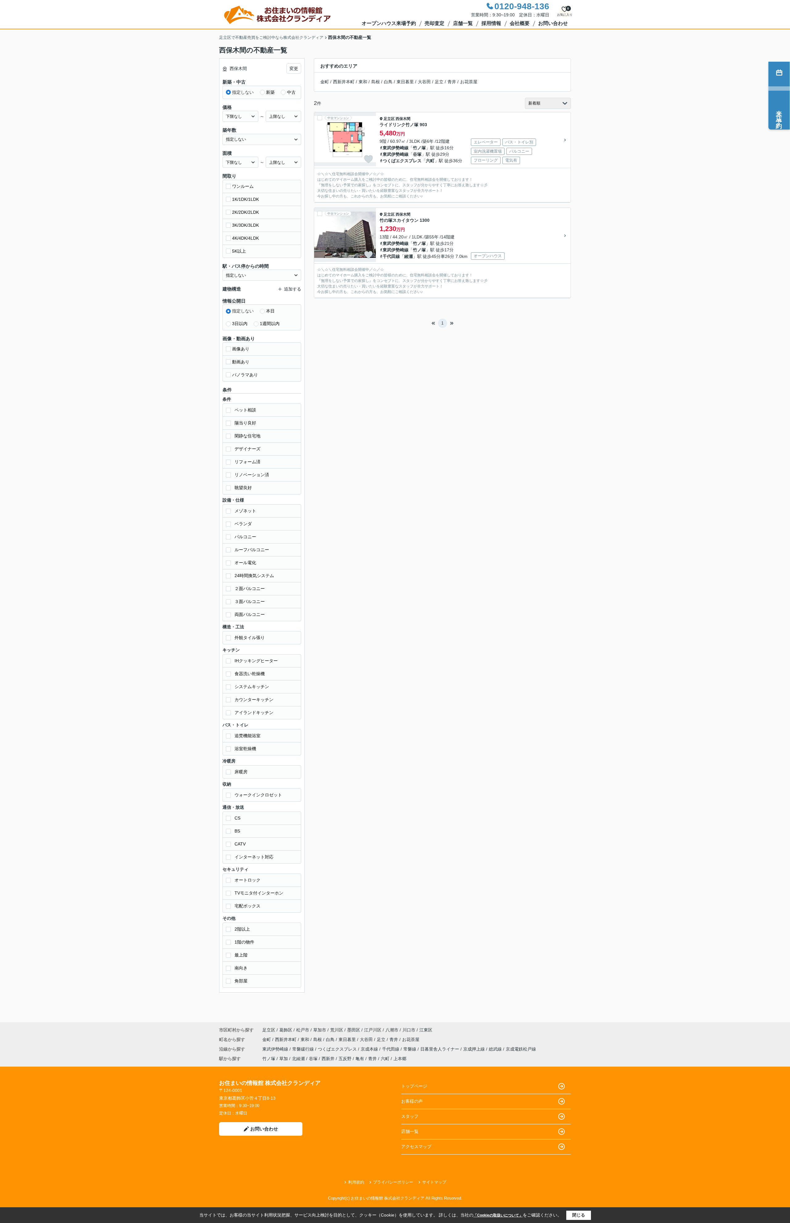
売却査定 (434, 23)
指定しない (243, 92)
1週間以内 (270, 323)
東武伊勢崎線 (396, 147)
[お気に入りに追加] (368, 159)
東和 (363, 81)
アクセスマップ (416, 1146)
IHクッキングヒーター (256, 660)
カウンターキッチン (254, 699)
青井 (451, 81)
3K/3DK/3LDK (245, 225)
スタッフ (409, 1116)
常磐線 (410, 1049)
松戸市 (302, 1029)
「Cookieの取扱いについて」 (498, 1215)
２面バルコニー (250, 588)
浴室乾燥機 (245, 748)
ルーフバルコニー (252, 549)
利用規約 (356, 1182)
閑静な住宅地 (247, 435)
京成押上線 (474, 1049)
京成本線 (370, 1049)
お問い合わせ (553, 23)
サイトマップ (434, 1182)
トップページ (414, 1086)
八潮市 (391, 1029)
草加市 (319, 1029)
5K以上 (239, 251)
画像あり (240, 348)
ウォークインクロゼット (258, 794)
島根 (375, 81)
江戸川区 (372, 1029)
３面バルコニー (250, 601)
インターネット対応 (254, 856)
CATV (240, 843)
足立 (439, 81)
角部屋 (241, 980)
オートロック (247, 880)
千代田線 (391, 256)
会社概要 (520, 23)
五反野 (345, 1058)
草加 (283, 1058)
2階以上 (242, 929)
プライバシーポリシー (393, 1182)
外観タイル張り (250, 637)
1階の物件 (244, 942)
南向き (241, 967)
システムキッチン (252, 686)
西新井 (328, 1058)
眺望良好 (243, 487)
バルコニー (245, 536)
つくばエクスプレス (402, 160)
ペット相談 (245, 409)
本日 (270, 310)
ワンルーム (243, 186)
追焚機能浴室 (247, 735)
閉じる (578, 1215)
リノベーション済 (252, 474)
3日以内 (239, 323)
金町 (324, 81)
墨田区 (353, 1029)
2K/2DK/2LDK (245, 212)
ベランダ (243, 523)
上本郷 (399, 1058)
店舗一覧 (463, 23)
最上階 (241, 954)
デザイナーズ (247, 448)
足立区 (389, 119)
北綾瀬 (298, 1058)
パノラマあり (245, 374)
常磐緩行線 (303, 1049)
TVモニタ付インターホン (259, 892)
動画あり (240, 361)
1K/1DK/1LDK (245, 199)
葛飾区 (285, 1029)
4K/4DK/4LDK (245, 238)
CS (237, 818)
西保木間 (403, 119)
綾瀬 (408, 256)
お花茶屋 (468, 81)
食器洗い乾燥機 (250, 673)
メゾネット (245, 510)
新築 (270, 92)
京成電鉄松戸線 (521, 1049)
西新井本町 (344, 81)
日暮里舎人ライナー (440, 1049)
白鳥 (388, 81)
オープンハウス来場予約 (389, 23)
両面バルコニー (250, 614)
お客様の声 (412, 1101)
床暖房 (241, 771)
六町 (430, 160)
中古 (291, 92)
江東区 (425, 1029)
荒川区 (336, 1029)
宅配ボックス (247, 905)
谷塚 (417, 154)
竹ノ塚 (419, 147)
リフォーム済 (247, 461)
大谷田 (424, 81)
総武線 (496, 1049)
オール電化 (245, 562)
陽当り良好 (245, 422)
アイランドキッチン (254, 712)
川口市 (408, 1029)
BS (237, 830)
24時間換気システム (254, 575)
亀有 (360, 1058)
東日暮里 (405, 81)
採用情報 (491, 23)
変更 (293, 68)
